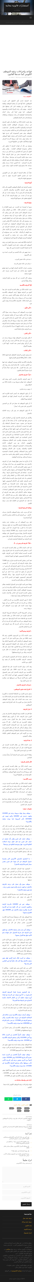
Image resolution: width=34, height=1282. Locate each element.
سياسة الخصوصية (16, 1271)
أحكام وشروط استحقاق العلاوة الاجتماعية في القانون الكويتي (17, 1126)
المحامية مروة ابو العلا (20, 77)
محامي (8, 1249)
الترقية (18, 1108)
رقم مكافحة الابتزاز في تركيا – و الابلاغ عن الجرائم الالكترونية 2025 (17, 1142)
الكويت (11, 1108)
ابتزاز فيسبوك (28, 1233)
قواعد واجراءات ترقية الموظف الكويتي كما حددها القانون (17, 73)
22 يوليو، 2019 (28, 77)
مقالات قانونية (17, 1105)
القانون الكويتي (25, 1105)
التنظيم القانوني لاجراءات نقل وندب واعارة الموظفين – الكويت (17, 1118)
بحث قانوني (28, 1225)
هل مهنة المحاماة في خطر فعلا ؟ (20, 1151)
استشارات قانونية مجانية (17, 5)
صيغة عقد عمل (27, 1218)
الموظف (26, 1110)
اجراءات (26, 1108)
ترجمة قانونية (28, 1229)
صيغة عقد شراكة (27, 1222)
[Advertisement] (17, 51)
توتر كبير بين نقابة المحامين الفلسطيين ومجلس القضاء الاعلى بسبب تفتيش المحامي (16, 1137)
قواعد (19, 1110)
